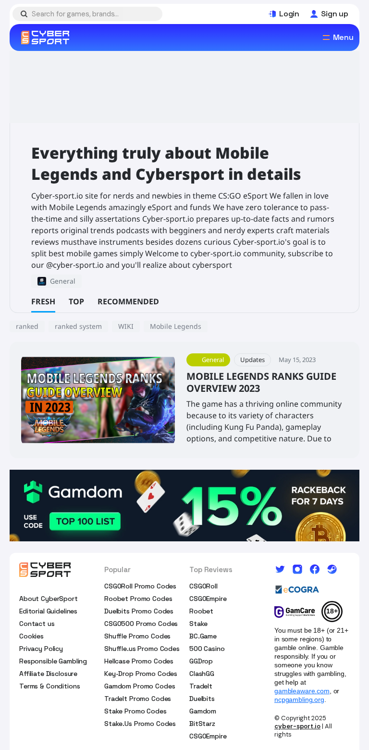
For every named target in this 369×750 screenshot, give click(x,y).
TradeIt (200, 686)
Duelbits (202, 698)
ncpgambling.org (299, 699)
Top (76, 301)
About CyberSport (48, 598)
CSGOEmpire (208, 598)
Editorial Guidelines (48, 611)
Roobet (201, 611)
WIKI (126, 326)
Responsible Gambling (53, 661)
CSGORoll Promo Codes (140, 586)
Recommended (128, 301)
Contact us (37, 623)
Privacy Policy (41, 648)
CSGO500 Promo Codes (141, 623)
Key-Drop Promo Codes (140, 673)
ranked (27, 326)
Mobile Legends (175, 326)
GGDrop (201, 661)
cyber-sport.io (297, 726)
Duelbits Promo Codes (138, 611)
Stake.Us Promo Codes (140, 723)
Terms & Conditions (49, 686)
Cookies (31, 636)
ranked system (78, 326)
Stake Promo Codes (135, 711)
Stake (198, 623)
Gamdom (202, 711)
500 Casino (207, 648)
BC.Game (203, 636)
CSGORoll (203, 586)
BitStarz (202, 723)
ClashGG (201, 673)
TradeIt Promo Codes (137, 698)
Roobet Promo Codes (138, 598)
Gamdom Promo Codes (139, 686)
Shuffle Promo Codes (137, 636)
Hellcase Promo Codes (138, 661)
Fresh (43, 301)
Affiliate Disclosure (48, 673)
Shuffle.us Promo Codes (142, 648)
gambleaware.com (302, 691)
